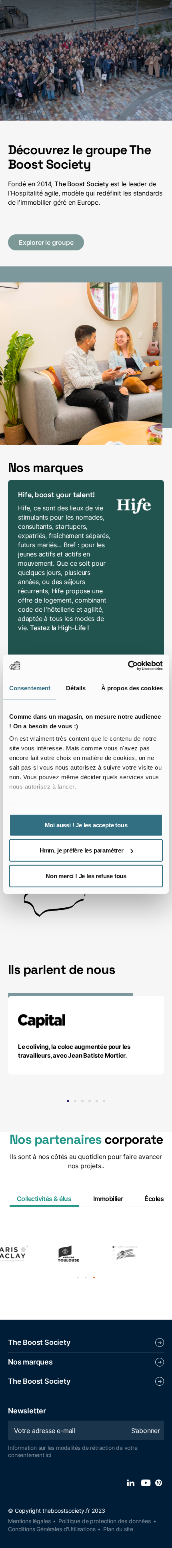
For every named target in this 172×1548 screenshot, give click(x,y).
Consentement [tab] (29, 687)
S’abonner (145, 1431)
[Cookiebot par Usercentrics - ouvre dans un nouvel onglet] (128, 666)
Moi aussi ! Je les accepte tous (86, 824)
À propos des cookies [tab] (132, 687)
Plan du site (118, 1529)
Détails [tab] (76, 687)
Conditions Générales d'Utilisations (51, 1529)
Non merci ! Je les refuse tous (86, 875)
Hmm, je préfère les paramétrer (82, 850)
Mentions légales (29, 1521)
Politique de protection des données (104, 1521)
